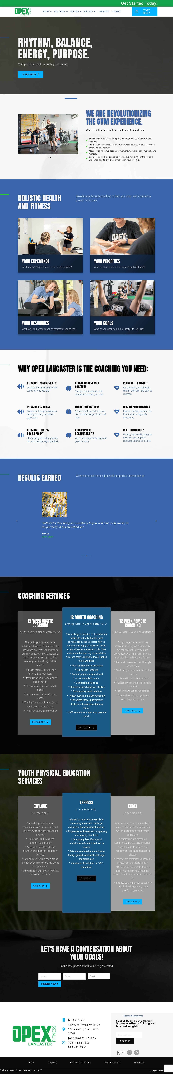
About (46, 11)
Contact (116, 11)
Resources (59, 11)
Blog (31, 1062)
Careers (52, 1062)
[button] (21, 134)
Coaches (74, 11)
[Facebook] (136, 1052)
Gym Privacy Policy (80, 1062)
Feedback (139, 1062)
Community (104, 11)
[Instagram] (129, 1052)
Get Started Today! (139, 3)
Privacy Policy (112, 1062)
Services (88, 11)
